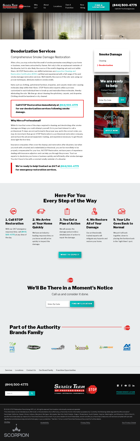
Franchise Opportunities (66, 370)
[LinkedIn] (133, 386)
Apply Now (111, 131)
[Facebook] (122, 386)
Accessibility (44, 423)
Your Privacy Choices (129, 423)
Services (26, 6)
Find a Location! (99, 6)
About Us (46, 6)
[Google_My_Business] (118, 386)
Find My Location (82, 304)
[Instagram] (129, 386)
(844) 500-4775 (124, 5)
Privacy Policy (85, 423)
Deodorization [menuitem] (106, 65)
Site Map (7, 422)
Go (122, 100)
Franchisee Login (125, 392)
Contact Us (31, 370)
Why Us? (36, 6)
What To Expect (70, 255)
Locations (58, 6)
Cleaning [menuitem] (102, 61)
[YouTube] (126, 386)
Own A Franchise (69, 6)
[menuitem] (26, 6)
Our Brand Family (46, 370)
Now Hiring (82, 6)
